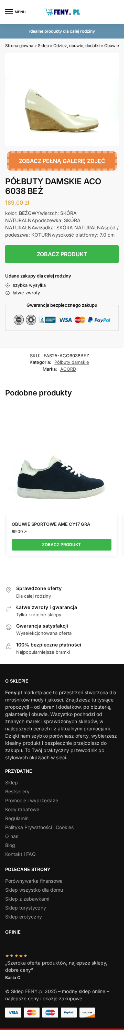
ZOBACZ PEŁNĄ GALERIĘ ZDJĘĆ (62, 160)
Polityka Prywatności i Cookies (39, 827)
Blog (10, 845)
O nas (11, 836)
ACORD (68, 369)
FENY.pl (34, 991)
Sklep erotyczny (23, 917)
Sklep (43, 45)
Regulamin (17, 818)
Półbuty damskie (71, 362)
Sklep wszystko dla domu (34, 890)
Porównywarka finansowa (34, 881)
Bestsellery (17, 791)
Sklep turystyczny (25, 908)
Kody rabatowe (22, 809)
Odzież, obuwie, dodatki (76, 45)
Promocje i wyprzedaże (31, 800)
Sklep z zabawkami (27, 899)
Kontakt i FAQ (20, 854)
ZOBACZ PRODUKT (62, 254)
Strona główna (19, 45)
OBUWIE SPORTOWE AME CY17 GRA (51, 524)
